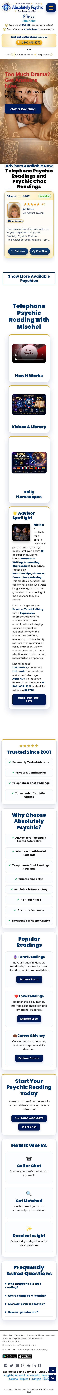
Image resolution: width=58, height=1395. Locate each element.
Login (7, 54)
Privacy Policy (40, 1349)
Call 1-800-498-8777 (29, 699)
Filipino (24, 1379)
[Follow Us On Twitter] (11, 1365)
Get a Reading (23, 109)
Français (36, 1379)
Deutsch (47, 1375)
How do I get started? (23, 1312)
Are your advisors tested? (26, 1304)
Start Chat (29, 1127)
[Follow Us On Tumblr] (39, 1365)
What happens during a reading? (23, 1285)
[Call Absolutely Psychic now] (52, 1370)
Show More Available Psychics (29, 278)
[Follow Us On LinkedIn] (34, 1365)
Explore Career (29, 1058)
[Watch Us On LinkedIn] (28, 1365)
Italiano (13, 1379)
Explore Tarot (29, 979)
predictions (30, 29)
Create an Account (24, 55)
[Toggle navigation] (51, 7)
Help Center (43, 55)
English (8, 1375)
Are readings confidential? (27, 1296)
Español (20, 1375)
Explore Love (29, 1019)
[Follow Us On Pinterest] (17, 1365)
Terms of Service (27, 1345)
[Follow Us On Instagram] (22, 1365)
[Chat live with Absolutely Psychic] (52, 1378)
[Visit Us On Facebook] (5, 1365)
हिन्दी (46, 1379)
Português (33, 1375)
